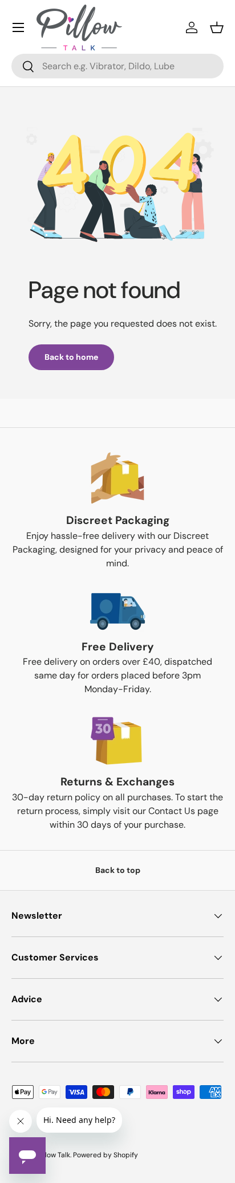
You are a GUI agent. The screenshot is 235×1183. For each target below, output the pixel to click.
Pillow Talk (54, 1155)
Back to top (117, 870)
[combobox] (117, 66)
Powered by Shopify (105, 1155)
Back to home (71, 357)
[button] (216, 27)
